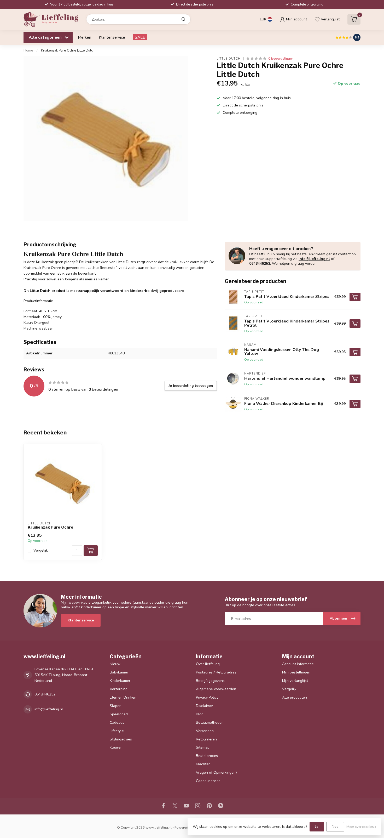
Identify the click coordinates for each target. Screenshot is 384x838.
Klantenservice (112, 37)
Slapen (115, 705)
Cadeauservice (208, 780)
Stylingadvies (121, 739)
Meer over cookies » (361, 826)
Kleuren (116, 747)
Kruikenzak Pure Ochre (50, 527)
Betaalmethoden (210, 722)
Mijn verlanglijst (295, 680)
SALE (140, 37)
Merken (84, 37)
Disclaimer (204, 705)
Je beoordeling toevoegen (190, 385)
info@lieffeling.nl (314, 258)
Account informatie (298, 663)
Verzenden (205, 730)
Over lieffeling (208, 663)
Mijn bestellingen (296, 672)
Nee (335, 826)
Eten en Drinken (123, 697)
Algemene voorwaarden (216, 689)
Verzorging (118, 689)
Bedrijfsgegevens (210, 680)
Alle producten (294, 697)
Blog (199, 714)
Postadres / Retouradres (216, 672)
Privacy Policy (207, 697)
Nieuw (115, 663)
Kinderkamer (120, 680)
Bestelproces (207, 755)
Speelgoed (119, 714)
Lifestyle (117, 730)
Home (28, 50)
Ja (316, 826)
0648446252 (259, 263)
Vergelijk (40, 550)
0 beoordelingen (281, 58)
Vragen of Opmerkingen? (216, 772)
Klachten (203, 764)
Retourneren (206, 739)
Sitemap (203, 747)
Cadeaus (117, 722)
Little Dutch (229, 58)
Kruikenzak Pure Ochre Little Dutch (68, 50)
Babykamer (119, 672)
